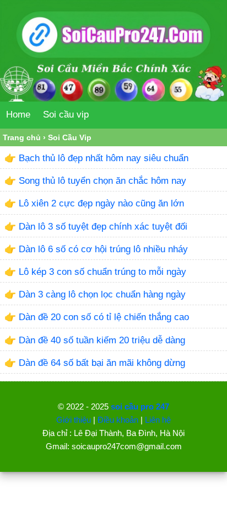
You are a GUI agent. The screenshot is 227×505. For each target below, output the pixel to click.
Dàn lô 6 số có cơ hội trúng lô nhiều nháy (103, 249)
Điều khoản (118, 419)
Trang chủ (22, 137)
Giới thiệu (73, 419)
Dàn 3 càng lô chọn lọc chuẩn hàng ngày (102, 294)
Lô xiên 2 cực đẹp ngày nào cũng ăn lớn (101, 203)
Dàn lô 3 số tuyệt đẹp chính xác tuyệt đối (103, 226)
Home (18, 114)
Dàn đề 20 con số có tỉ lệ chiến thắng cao (104, 317)
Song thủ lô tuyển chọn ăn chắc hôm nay (102, 181)
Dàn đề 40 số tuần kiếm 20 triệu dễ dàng (102, 340)
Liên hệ (158, 419)
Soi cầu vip (66, 114)
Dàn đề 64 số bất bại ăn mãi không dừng (102, 363)
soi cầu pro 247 (140, 406)
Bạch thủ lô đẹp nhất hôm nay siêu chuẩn (103, 158)
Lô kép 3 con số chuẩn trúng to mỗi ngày (102, 272)
